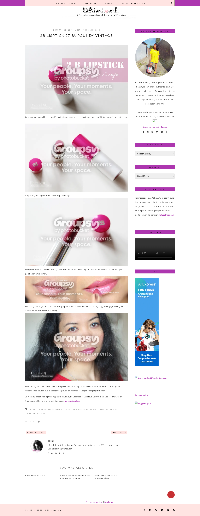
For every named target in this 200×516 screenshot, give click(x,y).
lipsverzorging (109, 409)
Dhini (51, 441)
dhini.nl (56, 510)
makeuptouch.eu (72, 401)
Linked (156, 127)
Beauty (74, 3)
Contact (109, 3)
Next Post (118, 432)
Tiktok (164, 127)
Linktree (147, 127)
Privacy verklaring (133, 3)
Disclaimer (109, 502)
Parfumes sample (35, 475)
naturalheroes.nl (167, 215)
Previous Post (37, 432)
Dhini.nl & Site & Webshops (81, 409)
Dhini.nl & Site (73, 30)
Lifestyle (91, 3)
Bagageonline (141, 395)
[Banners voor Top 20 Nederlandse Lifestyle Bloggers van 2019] (151, 378)
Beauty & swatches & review (46, 409)
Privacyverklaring (94, 502)
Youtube (60, 3)
